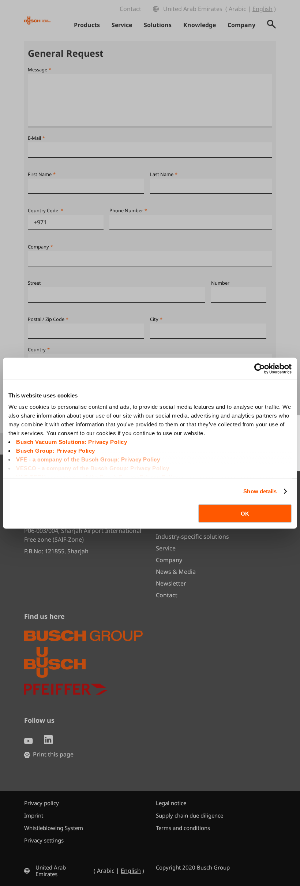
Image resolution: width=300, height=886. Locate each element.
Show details (260, 491)
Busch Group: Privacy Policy (55, 451)
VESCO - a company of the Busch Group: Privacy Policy (92, 468)
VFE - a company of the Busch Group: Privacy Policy (88, 459)
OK (245, 513)
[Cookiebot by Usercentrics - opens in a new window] (260, 368)
